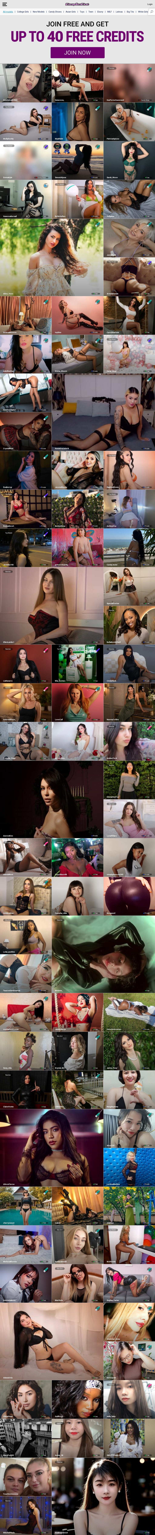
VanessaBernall (10, 216)
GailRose (59, 1416)
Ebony (100, 12)
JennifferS (111, 255)
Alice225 (110, 1146)
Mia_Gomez (60, 681)
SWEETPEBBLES (114, 1455)
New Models (39, 12)
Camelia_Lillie (61, 913)
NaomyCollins (113, 720)
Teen (90, 12)
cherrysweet (8, 1223)
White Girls (143, 12)
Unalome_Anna (113, 1339)
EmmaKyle (7, 177)
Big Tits (130, 12)
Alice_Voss (8, 294)
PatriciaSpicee (113, 139)
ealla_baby (111, 1416)
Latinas (119, 12)
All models (8, 12)
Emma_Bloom (61, 371)
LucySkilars (112, 836)
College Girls (23, 12)
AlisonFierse (9, 1184)
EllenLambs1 (8, 642)
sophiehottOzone (11, 1029)
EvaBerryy (7, 487)
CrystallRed (8, 449)
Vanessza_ (59, 100)
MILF (109, 12)
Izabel (57, 1223)
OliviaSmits (8, 1416)
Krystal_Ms (59, 1068)
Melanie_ (59, 991)
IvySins (58, 332)
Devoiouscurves (114, 1029)
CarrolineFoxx (113, 332)
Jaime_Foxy (112, 1068)
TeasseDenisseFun (11, 991)
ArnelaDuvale (112, 294)
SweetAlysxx (60, 177)
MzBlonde (111, 1262)
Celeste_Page (9, 758)
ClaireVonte (8, 1107)
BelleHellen (60, 216)
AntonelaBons (9, 1300)
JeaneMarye (60, 1029)
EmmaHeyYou (113, 797)
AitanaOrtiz (8, 1378)
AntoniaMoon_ (9, 720)
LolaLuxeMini (9, 952)
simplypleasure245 (115, 875)
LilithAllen (59, 1107)
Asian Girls (71, 12)
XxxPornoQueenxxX (115, 100)
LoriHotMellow (113, 1184)
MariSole (59, 1300)
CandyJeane (112, 565)
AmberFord (112, 758)
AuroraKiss (8, 836)
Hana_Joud (111, 371)
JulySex (110, 1223)
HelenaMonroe (9, 332)
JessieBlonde (61, 487)
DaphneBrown (113, 487)
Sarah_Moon (112, 177)
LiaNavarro (8, 681)
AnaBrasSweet (61, 1533)
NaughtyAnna (112, 1107)
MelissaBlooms (10, 1262)
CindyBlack (111, 681)
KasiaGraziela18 (62, 449)
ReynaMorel (8, 526)
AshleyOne (111, 526)
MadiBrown (60, 758)
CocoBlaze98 (61, 875)
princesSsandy (61, 565)
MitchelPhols (9, 1533)
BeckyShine (60, 526)
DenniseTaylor (9, 410)
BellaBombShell (113, 642)
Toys (82, 12)
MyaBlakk (59, 139)
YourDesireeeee (10, 1494)
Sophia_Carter (113, 1300)
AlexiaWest (8, 875)
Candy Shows (55, 12)
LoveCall (59, 720)
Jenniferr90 (8, 565)
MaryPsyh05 (8, 1455)
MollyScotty (8, 139)
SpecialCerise (113, 603)
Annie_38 (59, 1455)
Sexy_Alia (7, 1068)
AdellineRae (8, 371)
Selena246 (111, 1378)
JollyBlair (111, 216)
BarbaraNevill (60, 1262)
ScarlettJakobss (10, 100)
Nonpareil (111, 913)
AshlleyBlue (8, 913)
